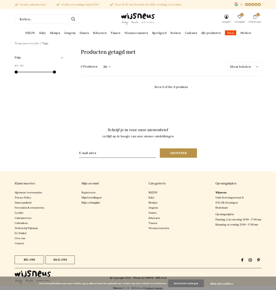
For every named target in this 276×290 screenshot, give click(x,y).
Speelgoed (159, 33)
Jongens (69, 33)
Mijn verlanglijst (90, 202)
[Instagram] (250, 260)
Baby (42, 33)
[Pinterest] (258, 260)
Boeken (175, 33)
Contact (19, 243)
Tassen (115, 33)
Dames (84, 33)
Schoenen (100, 33)
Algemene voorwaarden (28, 192)
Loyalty (19, 212)
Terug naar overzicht (27, 43)
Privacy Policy (23, 197)
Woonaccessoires (136, 33)
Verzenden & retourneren (29, 207)
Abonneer (178, 153)
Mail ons (60, 259)
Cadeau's (191, 33)
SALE (230, 33)
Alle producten (211, 33)
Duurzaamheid (23, 202)
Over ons (20, 238)
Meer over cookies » (221, 283)
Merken (245, 33)
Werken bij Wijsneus (26, 228)
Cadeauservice (23, 218)
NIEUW (30, 33)
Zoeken (73, 19)
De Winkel (20, 233)
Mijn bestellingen (91, 197)
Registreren (88, 192)
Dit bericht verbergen (186, 283)
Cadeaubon (21, 223)
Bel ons (29, 259)
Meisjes (55, 33)
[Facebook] (242, 260)
